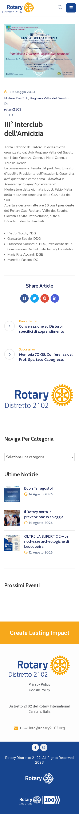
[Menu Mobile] (71, 7)
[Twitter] (34, 298)
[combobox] (39, 457)
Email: (42, 728)
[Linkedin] (55, 298)
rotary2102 (12, 109)
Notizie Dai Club (16, 98)
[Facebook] (24, 298)
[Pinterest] (44, 298)
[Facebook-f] (35, 747)
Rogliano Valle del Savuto (49, 98)
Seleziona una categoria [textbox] (25, 457)
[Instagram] (43, 747)
